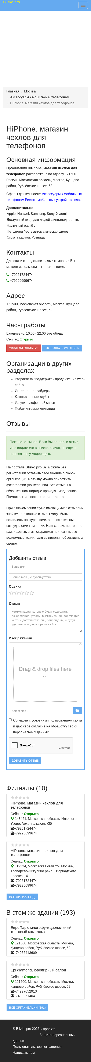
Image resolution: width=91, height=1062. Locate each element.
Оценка (15, 586)
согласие (38, 726)
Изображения (20, 638)
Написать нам (24, 1052)
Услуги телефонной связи (35, 402)
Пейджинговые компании (35, 408)
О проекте (47, 1029)
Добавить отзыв (25, 760)
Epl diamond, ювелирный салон (38, 970)
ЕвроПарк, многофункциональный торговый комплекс (41, 929)
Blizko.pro (11, 2)
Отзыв (14, 603)
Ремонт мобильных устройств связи (53, 200)
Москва (30, 91)
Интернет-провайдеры (32, 391)
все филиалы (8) (22, 897)
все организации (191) (27, 1007)
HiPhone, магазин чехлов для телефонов (37, 805)
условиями (40, 720)
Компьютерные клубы (32, 397)
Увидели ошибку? (23, 348)
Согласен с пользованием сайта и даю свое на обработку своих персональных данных (47, 726)
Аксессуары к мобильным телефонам (39, 97)
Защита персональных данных (44, 1038)
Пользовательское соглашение (37, 1046)
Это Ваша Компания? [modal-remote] (61, 348)
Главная (12, 91)
